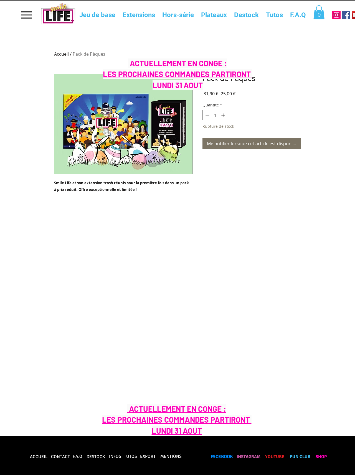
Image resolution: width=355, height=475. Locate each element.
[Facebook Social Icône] (346, 15)
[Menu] (26, 14)
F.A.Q (77, 456)
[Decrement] (206, 115)
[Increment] (223, 115)
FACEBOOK (222, 456)
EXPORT (148, 456)
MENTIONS (171, 456)
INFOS (115, 456)
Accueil (61, 54)
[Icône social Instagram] (336, 15)
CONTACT (60, 456)
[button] (319, 12)
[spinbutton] (215, 115)
